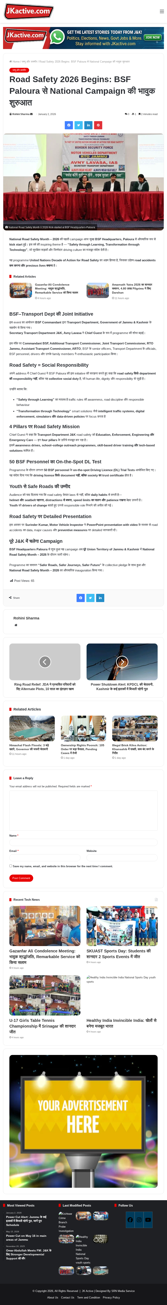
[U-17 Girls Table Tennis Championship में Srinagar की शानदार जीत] (44, 995)
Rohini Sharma (21, 114)
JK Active (87, 1291)
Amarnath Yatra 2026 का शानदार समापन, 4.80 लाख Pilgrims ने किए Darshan (132, 288)
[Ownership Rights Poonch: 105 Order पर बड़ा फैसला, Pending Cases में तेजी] (83, 728)
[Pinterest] (98, 125)
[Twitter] (79, 125)
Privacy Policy (111, 1297)
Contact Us (67, 1297)
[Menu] (162, 13)
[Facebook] (69, 125)
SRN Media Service (123, 1291)
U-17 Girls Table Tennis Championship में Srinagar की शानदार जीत (42, 1026)
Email (14, 850)
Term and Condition (88, 1297)
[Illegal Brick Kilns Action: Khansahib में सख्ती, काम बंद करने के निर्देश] (135, 728)
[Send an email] (31, 114)
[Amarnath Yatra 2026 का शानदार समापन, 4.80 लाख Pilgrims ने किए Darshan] (98, 290)
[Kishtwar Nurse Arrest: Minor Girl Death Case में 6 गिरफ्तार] (100, 1239)
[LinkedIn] (88, 125)
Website (92, 850)
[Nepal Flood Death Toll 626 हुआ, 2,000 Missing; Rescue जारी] (83, 1270)
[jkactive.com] (28, 11)
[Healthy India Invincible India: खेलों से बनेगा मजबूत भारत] (122, 995)
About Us (52, 1297)
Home (16, 61)
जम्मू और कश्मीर (29, 61)
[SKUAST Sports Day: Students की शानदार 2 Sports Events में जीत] (122, 926)
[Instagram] (139, 1220)
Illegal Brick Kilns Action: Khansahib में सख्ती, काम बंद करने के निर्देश (133, 749)
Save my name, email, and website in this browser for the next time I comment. (63, 866)
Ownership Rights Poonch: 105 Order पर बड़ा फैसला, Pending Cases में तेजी (82, 749)
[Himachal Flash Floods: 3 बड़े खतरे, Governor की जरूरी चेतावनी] (32, 728)
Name (13, 835)
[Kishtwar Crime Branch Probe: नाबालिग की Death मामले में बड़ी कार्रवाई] (66, 1222)
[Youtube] (148, 1220)
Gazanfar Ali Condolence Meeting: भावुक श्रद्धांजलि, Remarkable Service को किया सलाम (56, 288)
